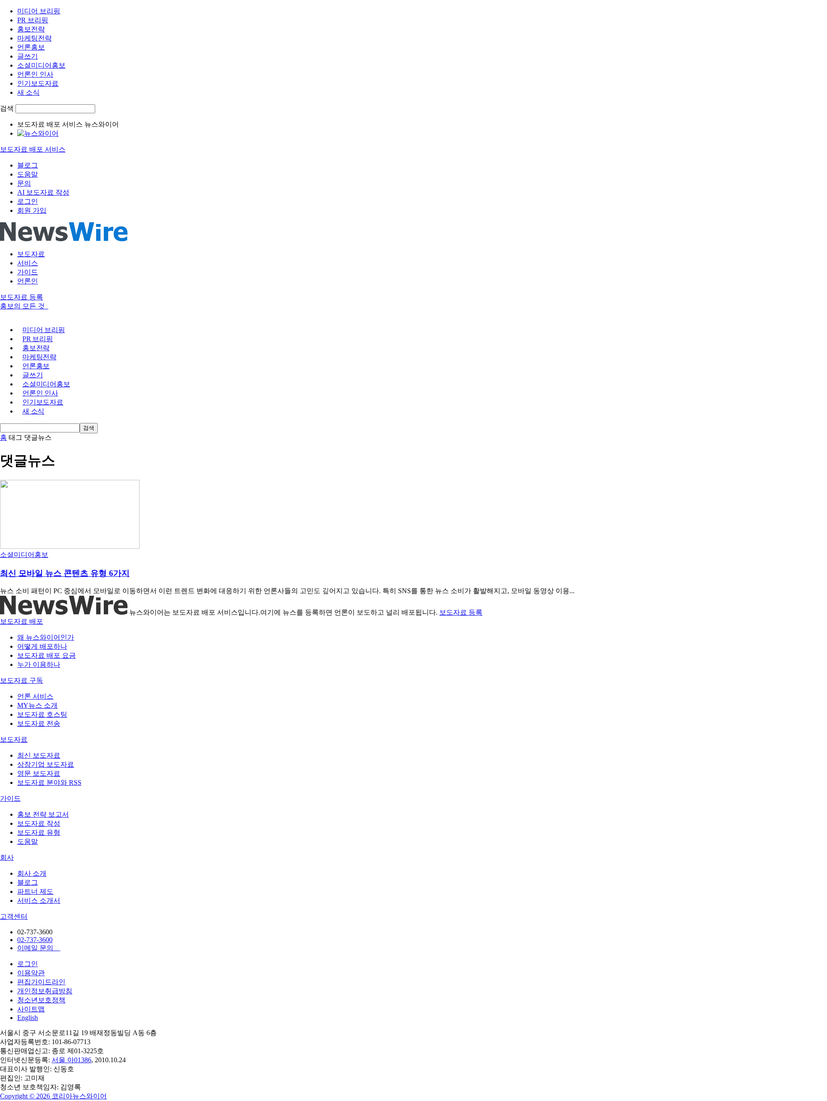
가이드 (27, 272)
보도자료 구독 (21, 680)
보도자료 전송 (38, 723)
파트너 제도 (35, 891)
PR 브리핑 (32, 20)
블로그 (27, 165)
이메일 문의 (38, 948)
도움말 (27, 174)
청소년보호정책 (41, 1000)
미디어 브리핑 (38, 11)
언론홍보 (31, 47)
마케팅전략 (34, 38)
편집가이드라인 (41, 982)
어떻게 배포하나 (42, 646)
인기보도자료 (38, 83)
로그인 (27, 201)
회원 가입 (32, 210)
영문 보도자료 (38, 773)
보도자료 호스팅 (42, 714)
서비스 (27, 263)
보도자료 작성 (38, 823)
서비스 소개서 (38, 900)
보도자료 (31, 254)
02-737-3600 (35, 939)
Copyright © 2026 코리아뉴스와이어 (53, 1096)
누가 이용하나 (38, 664)
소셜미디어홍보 (41, 65)
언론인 (27, 281)
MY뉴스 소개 (37, 705)
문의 (24, 183)
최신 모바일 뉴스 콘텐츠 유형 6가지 (65, 573)
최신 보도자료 (38, 755)
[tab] (413, 621)
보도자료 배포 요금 (46, 655)
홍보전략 (31, 29)
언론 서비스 (35, 696)
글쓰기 (27, 56)
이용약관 (31, 973)
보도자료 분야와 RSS (49, 782)
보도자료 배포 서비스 (32, 149)
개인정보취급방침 (44, 991)
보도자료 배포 (21, 621)
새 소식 (28, 92)
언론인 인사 (35, 74)
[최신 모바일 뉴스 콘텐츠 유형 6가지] (70, 546)
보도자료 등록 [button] (21, 297)
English (27, 1017)
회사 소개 (32, 873)
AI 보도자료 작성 (43, 192)
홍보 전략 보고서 (43, 814)
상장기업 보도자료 (45, 764)
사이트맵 (31, 1009)
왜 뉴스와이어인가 (45, 637)
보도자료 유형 (38, 832)
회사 (7, 857)
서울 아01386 (71, 1060)
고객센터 (14, 916)
